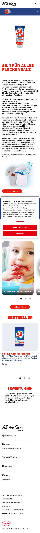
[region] (20, 217)
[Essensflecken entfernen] (18, 268)
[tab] (21, 299)
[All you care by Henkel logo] (9, 4)
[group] (21, 272)
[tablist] (20, 378)
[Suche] (36, 4)
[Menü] (36, 11)
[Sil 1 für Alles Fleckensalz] (20, 348)
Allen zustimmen (20, 227)
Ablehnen (20, 233)
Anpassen (20, 221)
